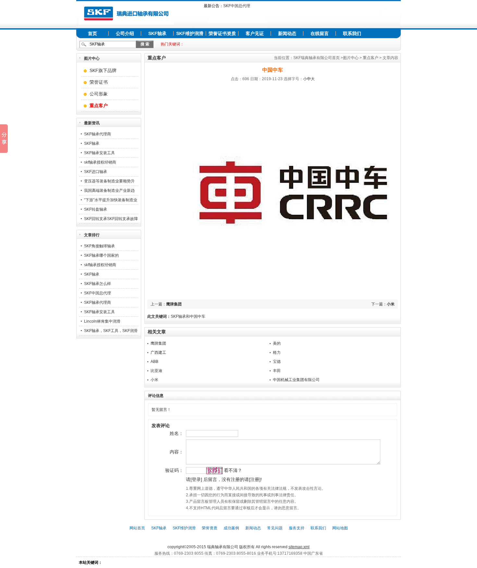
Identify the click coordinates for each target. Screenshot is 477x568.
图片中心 (351, 58)
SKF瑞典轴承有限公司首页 (316, 58)
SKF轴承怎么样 (97, 283)
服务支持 (296, 528)
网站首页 (137, 528)
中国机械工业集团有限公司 (296, 379)
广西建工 (158, 352)
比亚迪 (156, 370)
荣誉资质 (209, 528)
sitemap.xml (299, 547)
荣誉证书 (99, 82)
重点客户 (370, 58)
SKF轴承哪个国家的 (101, 255)
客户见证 (255, 33)
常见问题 (275, 528)
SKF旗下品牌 (103, 70)
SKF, (197, 540)
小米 (391, 304)
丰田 (277, 370)
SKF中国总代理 (236, 6)
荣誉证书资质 (222, 33)
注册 (254, 479)
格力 (277, 352)
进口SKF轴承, (254, 540)
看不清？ (233, 470)
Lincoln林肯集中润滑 (102, 321)
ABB (154, 361)
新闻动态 (287, 33)
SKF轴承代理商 (97, 134)
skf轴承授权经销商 (100, 162)
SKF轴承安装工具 (99, 153)
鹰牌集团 (174, 304)
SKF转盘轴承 (95, 209)
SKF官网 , (275, 540)
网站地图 (340, 528)
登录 (196, 479)
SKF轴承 (157, 33)
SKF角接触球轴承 (99, 246)
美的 (277, 343)
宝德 (277, 361)
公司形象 (99, 93)
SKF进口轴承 (95, 171)
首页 (92, 33)
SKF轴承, (210, 540)
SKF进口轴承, (230, 540)
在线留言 (320, 33)
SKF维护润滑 (189, 33)
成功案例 (231, 528)
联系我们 (352, 33)
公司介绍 (125, 33)
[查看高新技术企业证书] (238, 21)
